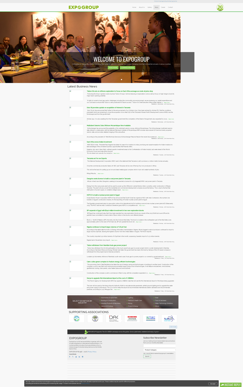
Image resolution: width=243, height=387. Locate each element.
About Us (142, 7)
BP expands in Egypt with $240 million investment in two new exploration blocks (115, 210)
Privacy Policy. (85, 383)
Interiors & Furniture (107, 306)
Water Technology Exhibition (164, 303)
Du (166, 1)
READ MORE (113, 67)
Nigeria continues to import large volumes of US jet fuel (107, 227)
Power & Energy (133, 306)
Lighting (130, 297)
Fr (158, 1)
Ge (162, 1)
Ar (174, 1)
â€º (75, 316)
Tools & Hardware (160, 300)
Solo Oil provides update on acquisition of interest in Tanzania (108, 107)
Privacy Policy (92, 351)
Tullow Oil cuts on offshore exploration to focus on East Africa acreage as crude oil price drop (120, 91)
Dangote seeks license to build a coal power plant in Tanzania (109, 179)
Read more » (167, 102)
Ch (156, 1)
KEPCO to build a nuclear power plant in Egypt (103, 195)
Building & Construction (108, 300)
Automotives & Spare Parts (109, 297)
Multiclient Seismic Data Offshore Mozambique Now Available (109, 125)
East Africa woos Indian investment (99, 142)
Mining (130, 303)
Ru (170, 1)
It (164, 1)
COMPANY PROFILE (127, 67)
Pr (168, 1)
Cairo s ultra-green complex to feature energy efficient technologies (111, 262)
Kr (176, 1)
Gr (160, 1)
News (156, 7)
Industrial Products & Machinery (111, 303)
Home (134, 7)
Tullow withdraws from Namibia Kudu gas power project (107, 245)
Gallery (150, 7)
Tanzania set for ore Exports (97, 158)
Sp (172, 1)
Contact (170, 7)
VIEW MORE (173, 327)
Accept (212, 384)
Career (163, 7)
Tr (154, 1)
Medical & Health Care (135, 300)
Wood (157, 306)
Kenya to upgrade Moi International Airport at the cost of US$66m (110, 278)
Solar (156, 297)
